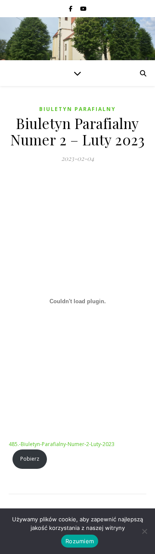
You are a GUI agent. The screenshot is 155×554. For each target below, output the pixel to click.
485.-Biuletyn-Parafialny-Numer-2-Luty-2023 (62, 444)
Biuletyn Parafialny (77, 109)
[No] (144, 531)
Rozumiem (79, 541)
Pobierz (29, 458)
